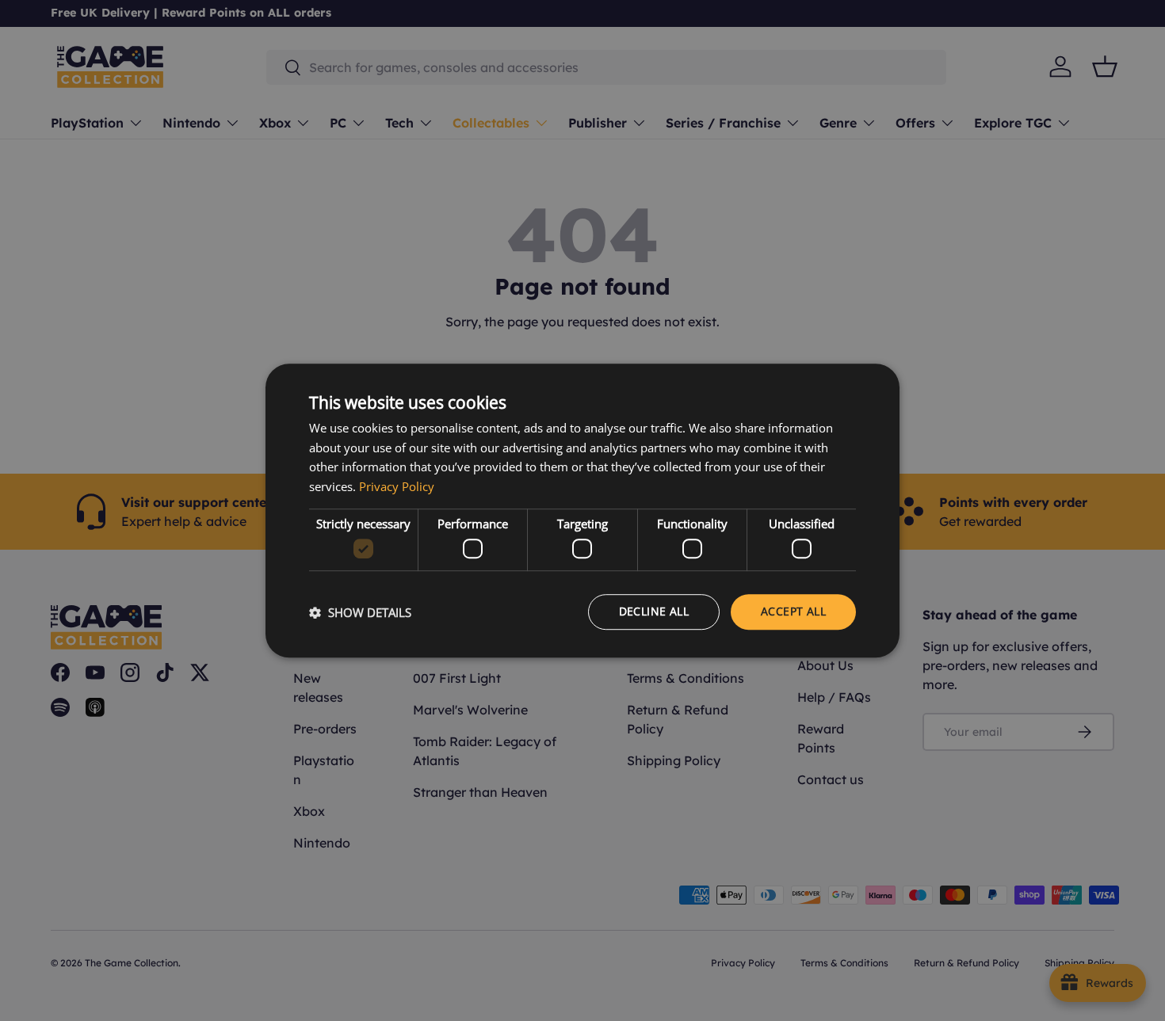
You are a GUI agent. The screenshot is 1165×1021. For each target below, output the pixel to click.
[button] (360, 612)
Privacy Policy (396, 486)
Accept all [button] (793, 611)
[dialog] (582, 511)
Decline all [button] (654, 611)
